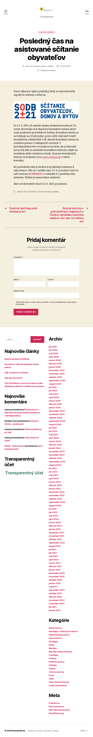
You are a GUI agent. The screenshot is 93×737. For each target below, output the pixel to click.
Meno (17, 280)
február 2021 (55, 566)
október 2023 (55, 458)
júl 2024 (53, 428)
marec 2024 (55, 441)
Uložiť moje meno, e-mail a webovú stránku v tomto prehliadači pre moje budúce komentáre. (46, 303)
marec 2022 (55, 522)
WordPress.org (56, 713)
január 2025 (55, 407)
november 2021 (56, 536)
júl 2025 (53, 387)
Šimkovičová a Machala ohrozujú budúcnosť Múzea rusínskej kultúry (22, 412)
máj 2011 (53, 586)
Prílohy (52, 668)
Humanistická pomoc (59, 635)
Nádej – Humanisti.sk (15, 446)
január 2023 (55, 488)
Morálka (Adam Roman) (60, 651)
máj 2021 (53, 556)
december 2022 (57, 492)
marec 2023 (55, 482)
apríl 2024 (54, 438)
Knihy (51, 645)
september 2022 (57, 502)
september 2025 (57, 380)
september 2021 (57, 543)
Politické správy (57, 662)
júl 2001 (53, 607)
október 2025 (55, 377)
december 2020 (57, 573)
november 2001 (56, 603)
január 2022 (55, 529)
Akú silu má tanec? (14, 378)
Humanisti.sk (18, 730)
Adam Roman (55, 628)
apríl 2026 (54, 357)
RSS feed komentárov (59, 710)
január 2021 (54, 570)
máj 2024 (53, 434)
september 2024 (57, 421)
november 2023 (57, 455)
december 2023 (57, 451)
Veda (51, 679)
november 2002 (57, 600)
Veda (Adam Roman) (59, 682)
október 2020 (55, 580)
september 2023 (57, 461)
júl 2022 (53, 509)
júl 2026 (53, 347)
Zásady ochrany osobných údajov (43, 730)
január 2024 (55, 448)
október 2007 (55, 593)
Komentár (18, 257)
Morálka (53, 648)
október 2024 (55, 417)
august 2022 (55, 505)
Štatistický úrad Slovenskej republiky (43, 192)
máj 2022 (53, 516)
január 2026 (55, 367)
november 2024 (57, 414)
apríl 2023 (54, 478)
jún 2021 (53, 553)
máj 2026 (53, 353)
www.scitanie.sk (51, 157)
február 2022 (55, 526)
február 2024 (55, 445)
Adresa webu (19, 291)
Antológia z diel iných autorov (63, 631)
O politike (53, 655)
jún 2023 (53, 472)
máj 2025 (53, 394)
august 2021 (55, 546)
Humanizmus (55, 638)
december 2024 (57, 411)
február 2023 (55, 485)
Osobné (52, 658)
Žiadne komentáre (48, 70)
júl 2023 (53, 468)
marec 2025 (55, 401)
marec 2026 (55, 360)
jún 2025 (53, 390)
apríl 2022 (54, 519)
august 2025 (55, 384)
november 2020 (57, 576)
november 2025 (57, 374)
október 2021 (55, 539)
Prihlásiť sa (54, 703)
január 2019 (54, 583)
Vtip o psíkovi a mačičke (16, 372)
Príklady (53, 665)
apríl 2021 (54, 559)
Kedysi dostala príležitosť (17, 359)
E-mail (51, 280)
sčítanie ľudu (22, 192)
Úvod (51, 675)
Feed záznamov (56, 706)
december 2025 (57, 370)
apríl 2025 (54, 397)
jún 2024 (53, 431)
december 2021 (56, 532)
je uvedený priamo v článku (42, 66)
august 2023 (55, 465)
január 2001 (55, 610)
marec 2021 (54, 563)
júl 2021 (52, 549)
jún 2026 (53, 350)
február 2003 (55, 597)
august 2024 (55, 424)
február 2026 (55, 363)
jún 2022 (53, 512)
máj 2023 (53, 475)
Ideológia (53, 641)
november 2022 (56, 495)
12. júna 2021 (65, 66)
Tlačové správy (46, 32)
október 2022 (55, 499)
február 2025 (55, 404)
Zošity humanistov (58, 685)
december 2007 (57, 590)
